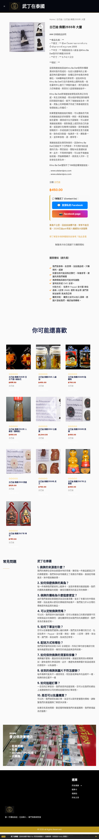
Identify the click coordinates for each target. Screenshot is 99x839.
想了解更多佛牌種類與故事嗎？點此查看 (68, 236)
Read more (13, 390)
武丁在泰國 (33, 6)
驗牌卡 (74, 789)
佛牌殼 (74, 793)
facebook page (70, 214)
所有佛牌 (75, 785)
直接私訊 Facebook (70, 205)
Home (52, 19)
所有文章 (75, 797)
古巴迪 (59, 19)
